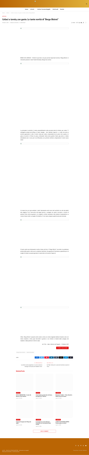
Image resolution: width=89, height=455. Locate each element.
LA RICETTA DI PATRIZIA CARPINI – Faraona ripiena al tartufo (63, 422)
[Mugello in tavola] (44, 3)
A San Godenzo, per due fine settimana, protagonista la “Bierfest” (44, 395)
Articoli (32, 9)
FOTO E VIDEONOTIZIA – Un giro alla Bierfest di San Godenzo (23, 395)
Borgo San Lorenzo (21, 352)
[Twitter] (5, 33)
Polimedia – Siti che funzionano (13, 451)
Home (26, 9)
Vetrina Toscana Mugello (43, 9)
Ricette (62, 9)
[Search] (86, 3)
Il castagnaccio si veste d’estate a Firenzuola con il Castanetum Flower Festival (43, 423)
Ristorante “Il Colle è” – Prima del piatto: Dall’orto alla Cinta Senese (64, 395)
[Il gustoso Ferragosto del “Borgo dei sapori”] (24, 409)
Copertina (58, 392)
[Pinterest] (5, 36)
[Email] (5, 39)
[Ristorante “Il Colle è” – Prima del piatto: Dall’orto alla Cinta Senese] (64, 382)
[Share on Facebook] (77, 23)
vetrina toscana (30, 352)
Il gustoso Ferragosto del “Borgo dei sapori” (23, 422)
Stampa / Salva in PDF (62, 347)
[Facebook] (5, 30)
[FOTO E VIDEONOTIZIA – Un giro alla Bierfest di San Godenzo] (24, 382)
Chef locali (55, 9)
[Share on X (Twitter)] (79, 23)
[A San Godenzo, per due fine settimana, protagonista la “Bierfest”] (44, 382)
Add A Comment (44, 431)
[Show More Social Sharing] (86, 23)
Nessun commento (15, 22)
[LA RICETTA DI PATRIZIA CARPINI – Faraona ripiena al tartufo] (64, 409)
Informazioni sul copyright (24, 450)
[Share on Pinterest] (81, 23)
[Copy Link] (83, 23)
